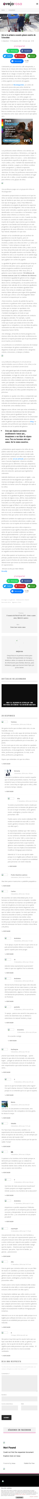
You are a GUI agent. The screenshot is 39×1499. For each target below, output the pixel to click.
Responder (6, 764)
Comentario (6, 1373)
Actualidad (6, 41)
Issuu (13, 1463)
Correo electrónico (7, 1404)
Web (22, 1404)
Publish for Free (29, 1463)
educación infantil (23, 600)
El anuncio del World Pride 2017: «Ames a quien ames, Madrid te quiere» (21, 615)
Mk (12, 1152)
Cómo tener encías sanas (17, 626)
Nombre (4, 1395)
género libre (17, 602)
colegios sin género (8, 600)
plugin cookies (34, 1496)
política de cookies (20, 1494)
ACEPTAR (19, 1497)
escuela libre (6, 602)
